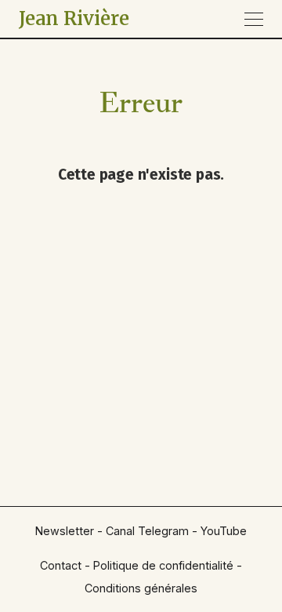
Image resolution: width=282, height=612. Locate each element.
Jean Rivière (74, 18)
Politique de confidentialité (163, 565)
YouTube (224, 530)
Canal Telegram (147, 530)
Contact (60, 565)
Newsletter (64, 530)
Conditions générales (141, 588)
